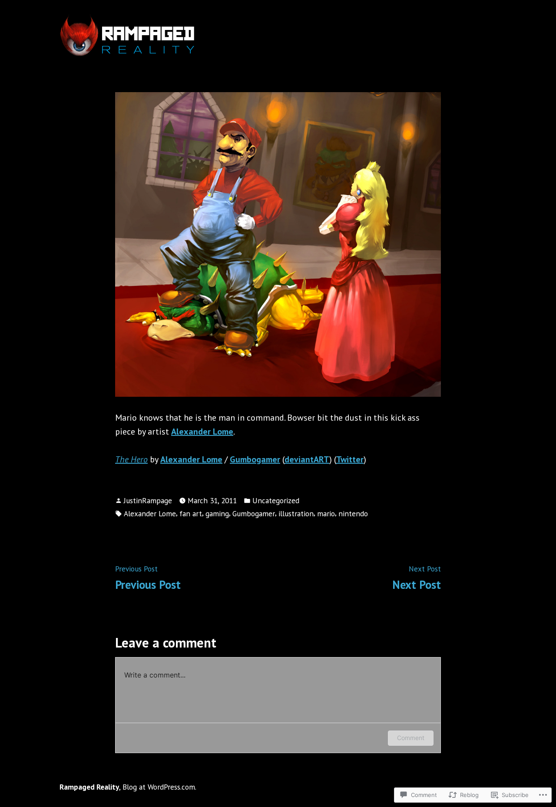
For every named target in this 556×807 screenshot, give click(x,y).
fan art (190, 513)
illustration (296, 513)
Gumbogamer (253, 513)
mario (326, 513)
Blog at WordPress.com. (159, 787)
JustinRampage (148, 500)
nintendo (353, 513)
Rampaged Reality (89, 787)
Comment (410, 737)
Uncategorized (275, 500)
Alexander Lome (150, 513)
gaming (217, 513)
